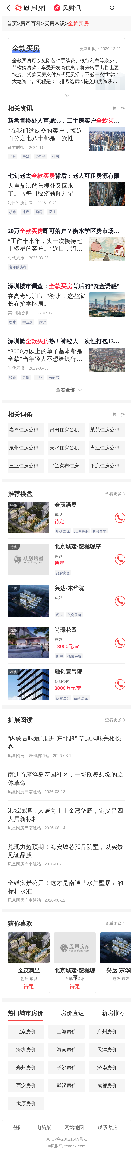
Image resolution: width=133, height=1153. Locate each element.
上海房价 (66, 1031)
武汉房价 (66, 1085)
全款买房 (78, 23)
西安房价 (26, 1085)
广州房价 (107, 1031)
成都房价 (107, 1085)
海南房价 (66, 1049)
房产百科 (30, 23)
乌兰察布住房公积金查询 (75, 465)
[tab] (25, 1015)
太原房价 (26, 1103)
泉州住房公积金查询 (30, 447)
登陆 (18, 1127)
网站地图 (74, 1127)
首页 (12, 23)
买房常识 (54, 23)
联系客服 (107, 1127)
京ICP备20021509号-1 (66, 1139)
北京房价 (26, 1031)
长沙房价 (66, 1067)
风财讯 (72, 8)
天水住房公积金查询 (70, 447)
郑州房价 (26, 1067)
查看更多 (113, 493)
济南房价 (107, 1067)
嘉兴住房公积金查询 (30, 429)
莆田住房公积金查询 (70, 429)
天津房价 (107, 1049)
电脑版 (44, 1127)
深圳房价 (26, 1049)
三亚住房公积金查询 (30, 465)
